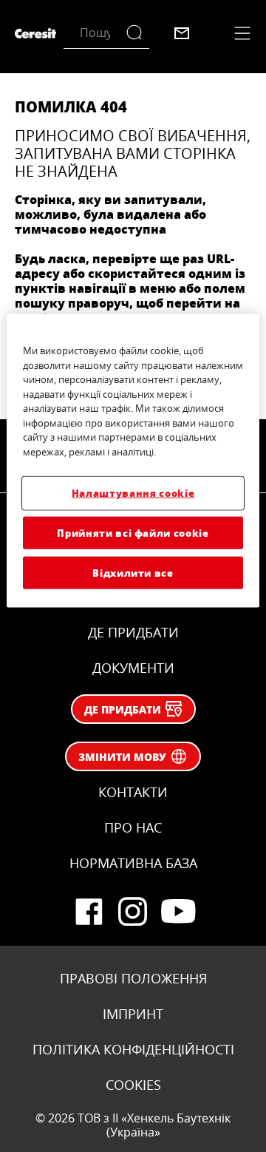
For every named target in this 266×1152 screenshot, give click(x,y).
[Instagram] (133, 912)
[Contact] (182, 33)
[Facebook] (88, 912)
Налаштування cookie (133, 493)
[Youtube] (177, 912)
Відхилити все (132, 572)
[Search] (137, 33)
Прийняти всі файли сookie (132, 532)
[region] (133, 461)
